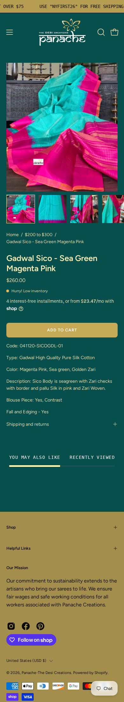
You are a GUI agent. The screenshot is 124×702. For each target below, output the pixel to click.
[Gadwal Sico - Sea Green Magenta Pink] (20, 209)
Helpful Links (18, 548)
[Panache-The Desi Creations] (62, 32)
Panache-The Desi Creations (46, 672)
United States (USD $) (26, 660)
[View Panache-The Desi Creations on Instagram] (11, 626)
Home (12, 234)
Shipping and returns (27, 424)
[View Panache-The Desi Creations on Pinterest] (40, 626)
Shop (11, 527)
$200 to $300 (38, 234)
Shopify (100, 672)
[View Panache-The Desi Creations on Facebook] (26, 626)
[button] (100, 32)
